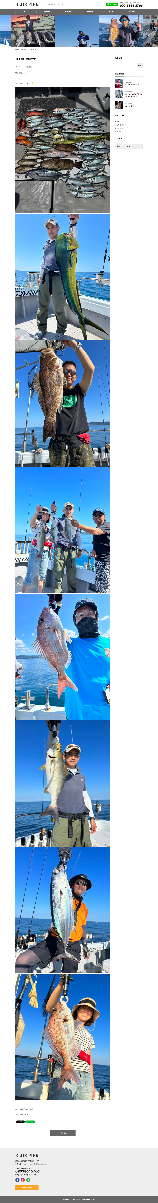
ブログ (110, 12)
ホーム (26, 12)
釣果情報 (47, 12)
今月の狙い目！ (120, 125)
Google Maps (27, 1187)
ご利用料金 (89, 12)
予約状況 (132, 12)
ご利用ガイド (68, 12)
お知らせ (118, 121)
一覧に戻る (63, 1133)
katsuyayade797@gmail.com (34, 1164)
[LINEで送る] (30, 1121)
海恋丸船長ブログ (121, 128)
